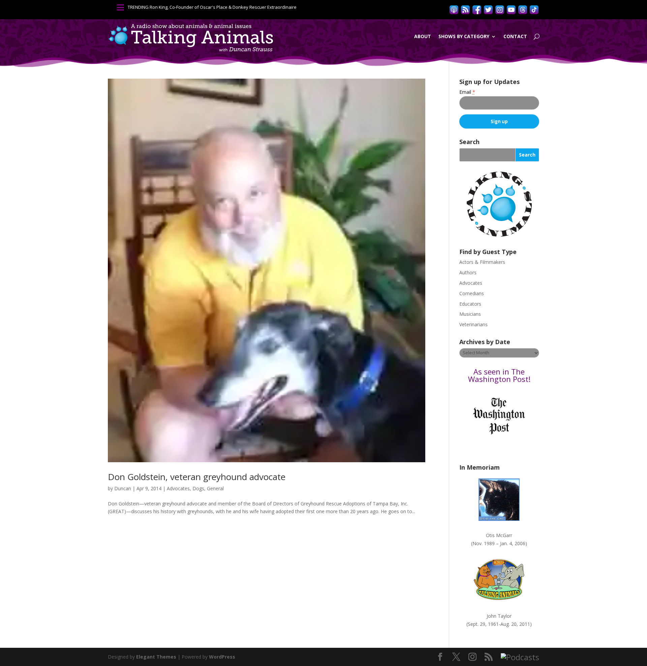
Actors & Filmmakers (482, 262)
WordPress (222, 657)
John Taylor (499, 616)
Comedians (471, 293)
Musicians (470, 314)
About (422, 36)
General (215, 488)
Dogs (198, 488)
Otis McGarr (499, 535)
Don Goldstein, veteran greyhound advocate (196, 477)
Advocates (178, 488)
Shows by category (463, 36)
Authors (467, 272)
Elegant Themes (156, 657)
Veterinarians (473, 324)
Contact (515, 36)
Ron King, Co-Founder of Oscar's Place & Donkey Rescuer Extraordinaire (223, 7)
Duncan (122, 488)
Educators (470, 304)
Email (467, 92)
